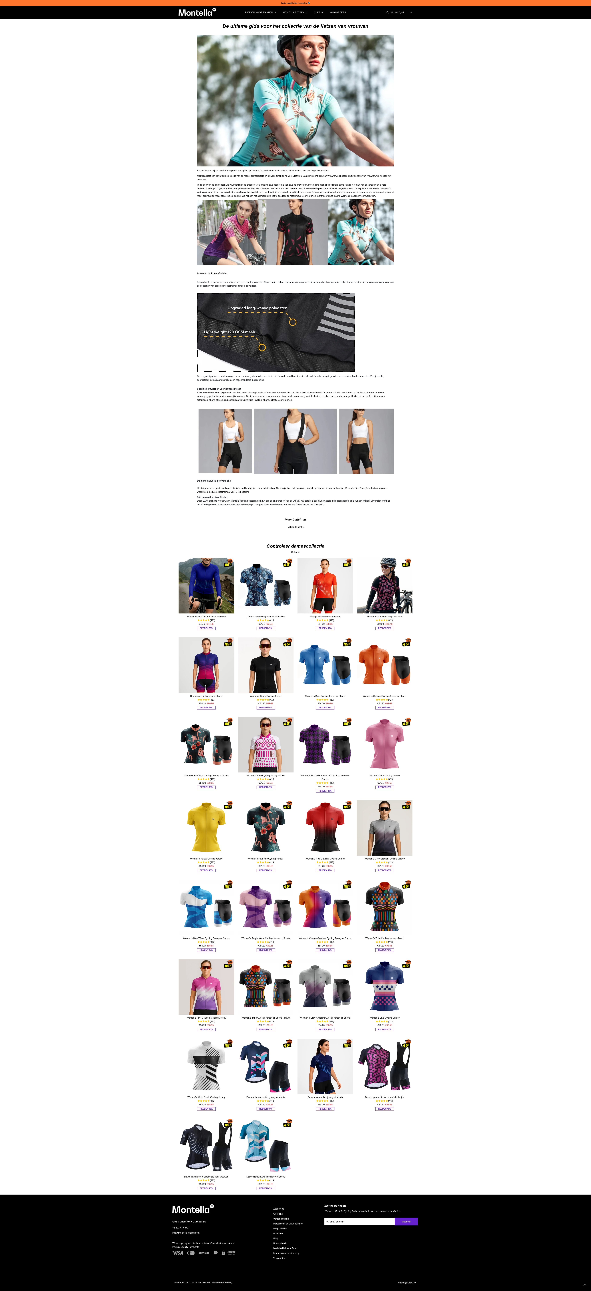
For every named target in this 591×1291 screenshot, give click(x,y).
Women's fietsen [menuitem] (294, 12)
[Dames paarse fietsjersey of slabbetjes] (384, 1066)
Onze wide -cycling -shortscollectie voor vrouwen (267, 400)
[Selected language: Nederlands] (408, 12)
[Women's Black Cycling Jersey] (265, 665)
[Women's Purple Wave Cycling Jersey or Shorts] (265, 907)
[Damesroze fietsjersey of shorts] (206, 665)
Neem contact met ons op (286, 1253)
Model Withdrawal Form (285, 1248)
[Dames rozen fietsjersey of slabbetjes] (265, 585)
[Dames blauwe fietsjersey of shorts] (325, 1066)
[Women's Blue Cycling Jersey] (384, 987)
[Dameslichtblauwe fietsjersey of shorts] (265, 1146)
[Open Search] (387, 12)
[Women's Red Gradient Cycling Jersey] (325, 828)
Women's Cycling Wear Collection (358, 196)
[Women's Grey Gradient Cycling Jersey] (384, 828)
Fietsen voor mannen (259, 12)
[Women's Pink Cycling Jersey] (384, 744)
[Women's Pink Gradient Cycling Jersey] (206, 987)
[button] (408, 12)
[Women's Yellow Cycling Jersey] (206, 828)
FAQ (275, 1238)
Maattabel (278, 1233)
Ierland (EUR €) (406, 1282)
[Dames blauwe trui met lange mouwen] (206, 585)
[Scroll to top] (585, 1285)
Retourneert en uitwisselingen (288, 1223)
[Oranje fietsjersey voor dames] (325, 585)
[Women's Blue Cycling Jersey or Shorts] (325, 665)
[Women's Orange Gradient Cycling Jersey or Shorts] (325, 907)
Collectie (295, 552)
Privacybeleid (280, 1243)
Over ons (278, 1213)
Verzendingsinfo (281, 1218)
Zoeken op (278, 1208)
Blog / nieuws (280, 1228)
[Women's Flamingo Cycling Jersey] (265, 828)
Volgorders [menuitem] (338, 12)
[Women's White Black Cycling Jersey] (206, 1066)
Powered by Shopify (222, 1282)
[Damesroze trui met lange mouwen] (384, 585)
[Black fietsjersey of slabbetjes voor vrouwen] (206, 1146)
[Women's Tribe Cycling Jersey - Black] (384, 907)
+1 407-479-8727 (180, 1227)
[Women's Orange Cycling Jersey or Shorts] (384, 665)
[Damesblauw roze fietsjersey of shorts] (265, 1066)
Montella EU (203, 1282)
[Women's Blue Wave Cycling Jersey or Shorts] (206, 907)
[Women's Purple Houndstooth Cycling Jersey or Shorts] (325, 744)
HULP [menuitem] (317, 12)
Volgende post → (296, 527)
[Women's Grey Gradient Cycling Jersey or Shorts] (325, 987)
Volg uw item (279, 1258)
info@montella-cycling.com (186, 1232)
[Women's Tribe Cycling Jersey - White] (265, 744)
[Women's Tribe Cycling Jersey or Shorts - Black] (265, 987)
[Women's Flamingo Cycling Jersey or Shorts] (206, 744)
